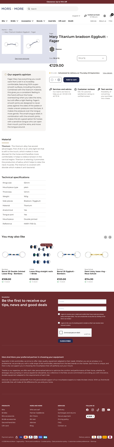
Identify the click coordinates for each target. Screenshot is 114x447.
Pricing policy (63, 419)
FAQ (110, 21)
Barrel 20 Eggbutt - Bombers (66, 272)
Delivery (61, 410)
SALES (70, 21)
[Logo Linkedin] (103, 410)
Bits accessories (8, 416)
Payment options (7, 437)
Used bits (52, 21)
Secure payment (64, 416)
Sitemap (93, 441)
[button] (76, 16)
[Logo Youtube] (108, 410)
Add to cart (71, 80)
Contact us (62, 426)
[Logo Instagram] (92, 410)
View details (107, 73)
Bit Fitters (34, 416)
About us (102, 21)
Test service (106, 89)
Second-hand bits (8, 422)
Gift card (61, 21)
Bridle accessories (9, 419)
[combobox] (52, 8)
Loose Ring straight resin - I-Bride (41, 272)
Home (4, 30)
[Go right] (110, 237)
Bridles (4, 413)
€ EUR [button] (89, 416)
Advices (93, 21)
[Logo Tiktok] (98, 410)
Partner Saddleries (37, 413)
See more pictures (22, 59)
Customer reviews (86, 89)
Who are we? (35, 410)
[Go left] (105, 237)
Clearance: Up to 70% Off (57, 2)
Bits (10, 30)
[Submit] (29, 8)
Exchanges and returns (67, 413)
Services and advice (62, 89)
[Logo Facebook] (87, 410)
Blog (32, 426)
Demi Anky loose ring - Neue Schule (95, 272)
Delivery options (84, 437)
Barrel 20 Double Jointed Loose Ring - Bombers (13, 272)
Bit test (33, 419)
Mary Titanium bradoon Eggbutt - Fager (20, 32)
